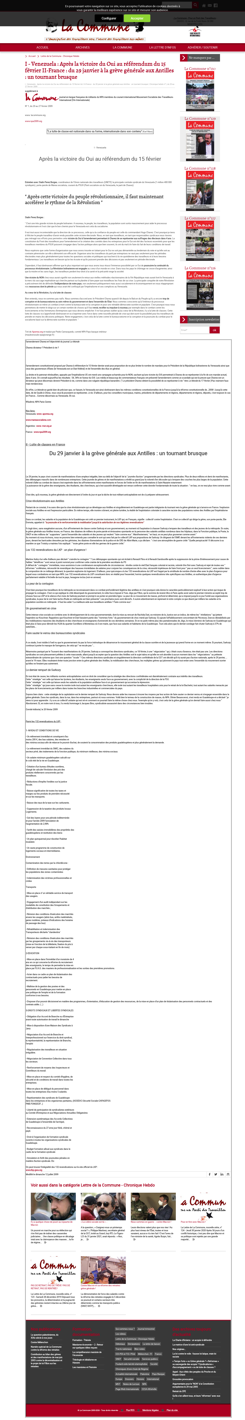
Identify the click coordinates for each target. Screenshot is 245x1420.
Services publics (150, 1358)
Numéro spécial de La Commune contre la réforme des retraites (46, 1348)
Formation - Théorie (81, 1340)
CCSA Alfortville (149, 1389)
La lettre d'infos (162, 47)
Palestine (144, 1374)
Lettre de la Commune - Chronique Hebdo (60, 56)
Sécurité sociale (131, 1358)
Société (154, 1363)
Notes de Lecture (131, 1384)
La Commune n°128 (200, 168)
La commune (122, 47)
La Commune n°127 (200, 218)
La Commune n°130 (200, 69)
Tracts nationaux (124, 1348)
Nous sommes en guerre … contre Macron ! (151, 1221)
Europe (119, 1379)
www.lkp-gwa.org (34, 1169)
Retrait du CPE (179, 1391)
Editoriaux (120, 1343)
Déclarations (134, 1343)
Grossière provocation (182, 1379)
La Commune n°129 (200, 118)
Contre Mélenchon (39, 1342)
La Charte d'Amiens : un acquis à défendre (192, 1340)
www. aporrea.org (45, 413)
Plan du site (172, 1410)
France (158, 1353)
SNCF (118, 1358)
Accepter (137, 18)
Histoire (140, 1379)
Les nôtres (121, 1333)
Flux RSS (130, 1410)
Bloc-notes (139, 1348)
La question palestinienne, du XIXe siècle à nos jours (44, 1336)
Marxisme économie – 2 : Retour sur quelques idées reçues (87, 1346)
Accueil (42, 47)
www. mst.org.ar (44, 425)
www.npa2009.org (33, 121)
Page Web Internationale (127, 1389)
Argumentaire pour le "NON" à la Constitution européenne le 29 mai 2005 (193, 1385)
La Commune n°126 (200, 268)
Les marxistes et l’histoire (84, 1367)
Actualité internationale (126, 1374)
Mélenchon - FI (145, 1353)
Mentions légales (150, 1410)
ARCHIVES (83, 47)
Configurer (109, 18)
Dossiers (129, 1379)
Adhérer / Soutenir (203, 47)
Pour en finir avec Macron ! (193, 1221)
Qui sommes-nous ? (125, 1328)
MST (118, 1384)
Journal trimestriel (146, 1328)
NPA (144, 1384)
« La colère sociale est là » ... (94, 1221)
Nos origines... (179, 1349)
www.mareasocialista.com (38, 419)
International (153, 1379)
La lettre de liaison (151, 1343)
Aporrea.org (37, 331)
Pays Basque (158, 1374)
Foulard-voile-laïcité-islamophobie (131, 1363)
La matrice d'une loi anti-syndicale (188, 1344)
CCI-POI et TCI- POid (125, 1353)
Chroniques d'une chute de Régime (132, 1368)
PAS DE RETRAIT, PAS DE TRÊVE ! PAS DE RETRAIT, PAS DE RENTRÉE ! (50, 1287)
